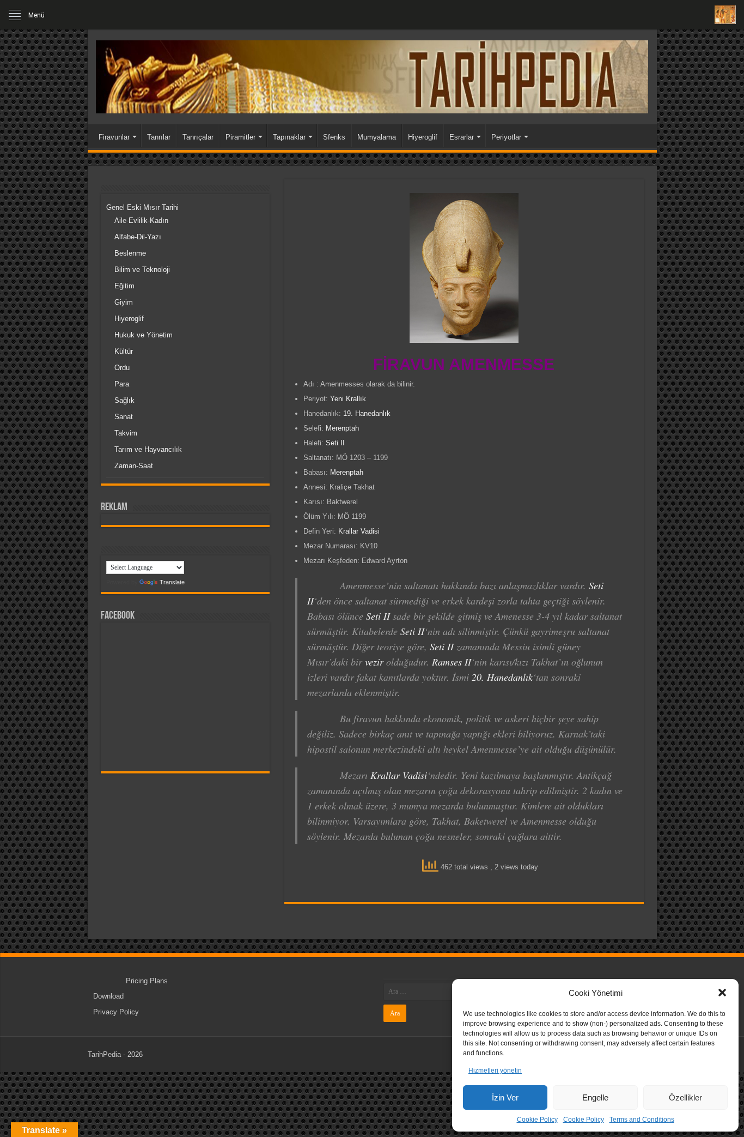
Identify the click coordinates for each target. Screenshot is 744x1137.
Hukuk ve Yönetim (143, 335)
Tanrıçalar (198, 137)
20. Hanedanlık (502, 677)
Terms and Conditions (641, 1119)
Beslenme (130, 253)
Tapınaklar (289, 137)
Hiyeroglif (422, 137)
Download (108, 996)
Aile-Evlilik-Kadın (141, 220)
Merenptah (342, 428)
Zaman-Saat (133, 466)
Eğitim (124, 286)
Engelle (595, 1097)
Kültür (123, 351)
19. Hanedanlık (367, 413)
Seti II (335, 443)
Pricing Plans (147, 981)
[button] (722, 992)
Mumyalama (376, 137)
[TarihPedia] (372, 75)
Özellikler (685, 1097)
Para (121, 384)
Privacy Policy (116, 1012)
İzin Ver (505, 1097)
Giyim (123, 302)
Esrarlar (461, 137)
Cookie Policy (537, 1119)
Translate (172, 582)
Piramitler (240, 137)
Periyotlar (506, 137)
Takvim (125, 433)
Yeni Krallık (348, 399)
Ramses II (451, 661)
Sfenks (334, 137)
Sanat (123, 417)
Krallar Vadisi (359, 531)
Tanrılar (158, 137)
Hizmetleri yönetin (495, 1070)
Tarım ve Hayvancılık (148, 449)
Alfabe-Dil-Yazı (137, 237)
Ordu (122, 368)
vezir (374, 661)
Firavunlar (114, 137)
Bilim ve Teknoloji (142, 269)
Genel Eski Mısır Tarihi (142, 207)
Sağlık (124, 400)
